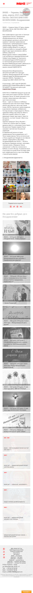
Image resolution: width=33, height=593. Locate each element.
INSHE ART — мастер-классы (16, 560)
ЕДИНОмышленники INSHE (16, 550)
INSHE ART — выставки (16, 557)
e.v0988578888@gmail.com (14, 572)
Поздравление (15, 22)
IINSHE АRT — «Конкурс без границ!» (16, 563)
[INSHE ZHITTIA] (24, 3)
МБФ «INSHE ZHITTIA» (16, 548)
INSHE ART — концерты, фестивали (16, 561)
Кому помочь (16, 553)
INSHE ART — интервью (16, 558)
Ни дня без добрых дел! (16, 551)
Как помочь (16, 554)
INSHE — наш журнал (16, 555)
